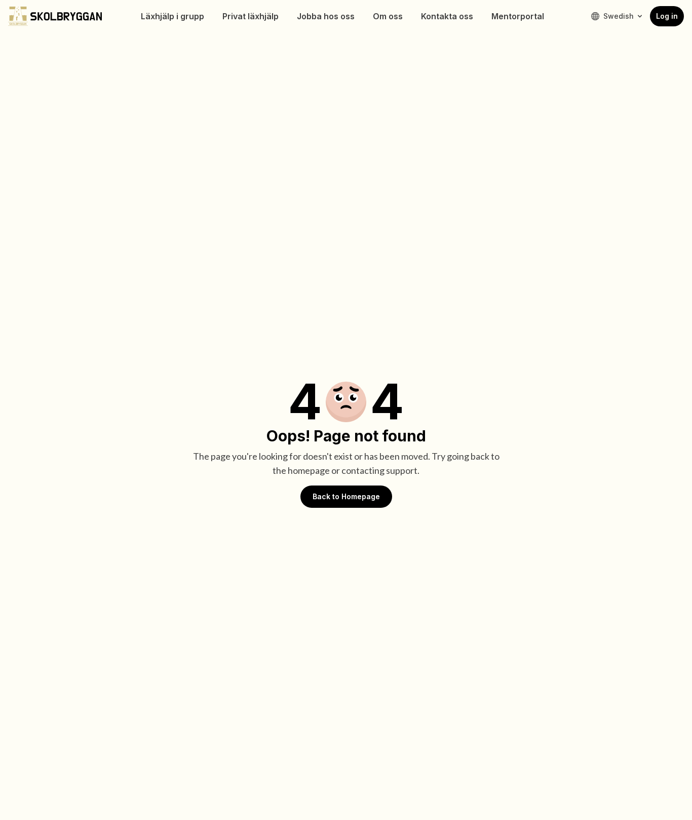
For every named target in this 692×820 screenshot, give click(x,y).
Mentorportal (517, 16)
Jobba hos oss (326, 16)
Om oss (388, 16)
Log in (667, 16)
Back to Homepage (346, 496)
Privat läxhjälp (250, 16)
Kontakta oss (447, 16)
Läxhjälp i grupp (172, 16)
